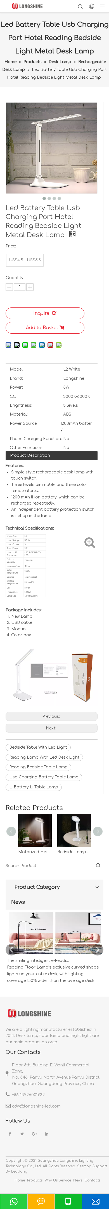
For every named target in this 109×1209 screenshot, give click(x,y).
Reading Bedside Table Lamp (38, 767)
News (77, 1180)
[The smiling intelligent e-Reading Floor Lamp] (54, 954)
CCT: (14, 396)
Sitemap (84, 1166)
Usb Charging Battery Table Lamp (44, 777)
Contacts (92, 1180)
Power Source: (23, 423)
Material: (19, 414)
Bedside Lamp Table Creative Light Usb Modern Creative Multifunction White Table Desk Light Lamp (74, 852)
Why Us (51, 1180)
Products (34, 1180)
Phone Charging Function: (36, 439)
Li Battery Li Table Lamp (33, 787)
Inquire (41, 313)
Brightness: (21, 405)
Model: (16, 369)
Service (65, 1180)
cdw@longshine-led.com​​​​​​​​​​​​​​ (36, 1106)
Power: (16, 387)
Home (20, 1180)
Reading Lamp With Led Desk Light (44, 757)
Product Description (30, 455)
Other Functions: (26, 448)
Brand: (16, 378)
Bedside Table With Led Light (38, 747)
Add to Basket (42, 327)
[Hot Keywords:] (98, 866)
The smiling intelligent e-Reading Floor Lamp (38, 961)
